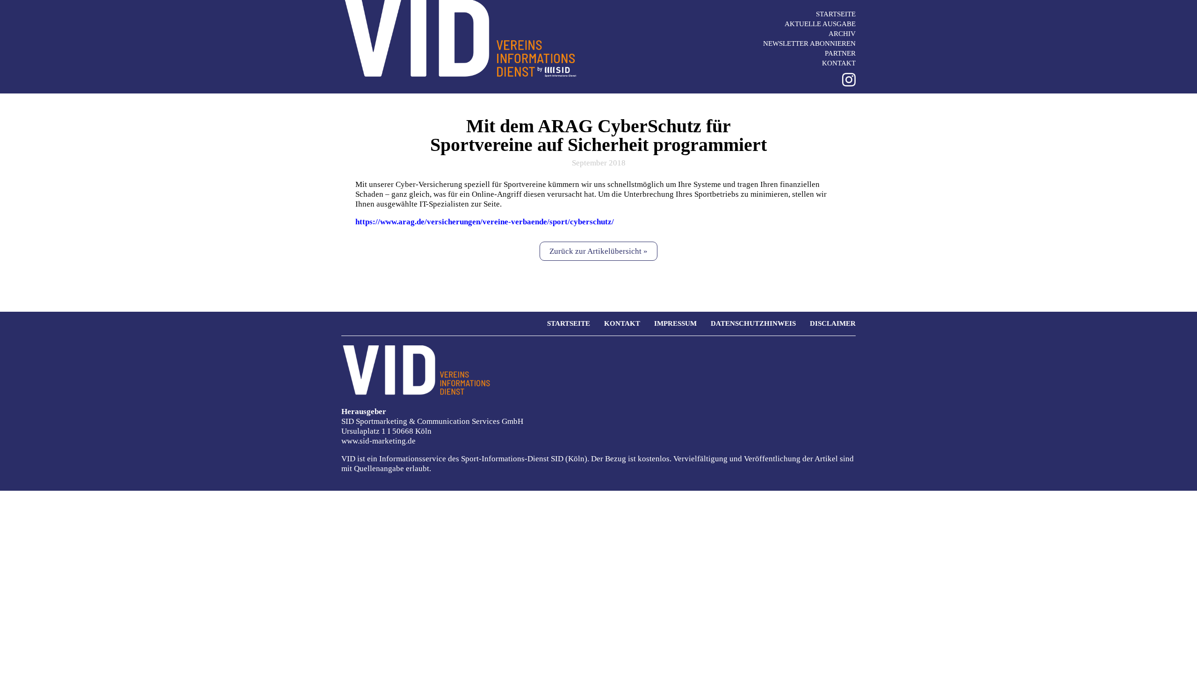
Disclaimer (833, 323)
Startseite (836, 14)
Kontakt (839, 63)
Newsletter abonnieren (809, 43)
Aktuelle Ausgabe (820, 24)
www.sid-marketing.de (378, 441)
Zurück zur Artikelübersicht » (598, 251)
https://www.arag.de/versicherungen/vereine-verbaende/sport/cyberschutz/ (484, 221)
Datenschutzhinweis (753, 323)
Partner (840, 53)
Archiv (842, 33)
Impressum (675, 323)
